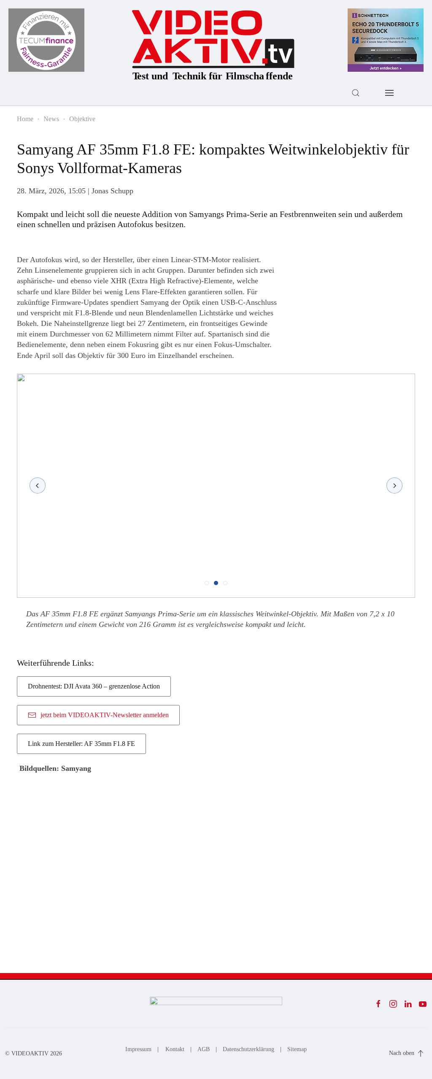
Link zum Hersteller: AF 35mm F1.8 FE (81, 743)
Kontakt (174, 1049)
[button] (355, 93)
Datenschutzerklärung (248, 1049)
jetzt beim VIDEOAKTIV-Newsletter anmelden (104, 714)
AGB (203, 1049)
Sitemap (297, 1049)
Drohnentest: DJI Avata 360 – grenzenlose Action (94, 686)
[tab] (207, 583)
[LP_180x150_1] (46, 39)
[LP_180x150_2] (386, 39)
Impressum (138, 1049)
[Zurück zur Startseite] (213, 43)
